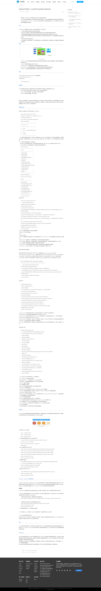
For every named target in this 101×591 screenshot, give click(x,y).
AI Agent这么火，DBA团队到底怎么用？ (31, 552)
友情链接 (79, 570)
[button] (72, 1)
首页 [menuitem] (28, 1)
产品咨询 (80, 1)
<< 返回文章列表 (21, 5)
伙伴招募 (54, 1)
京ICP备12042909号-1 (50, 589)
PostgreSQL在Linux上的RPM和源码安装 (31, 550)
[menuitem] (32, 2)
